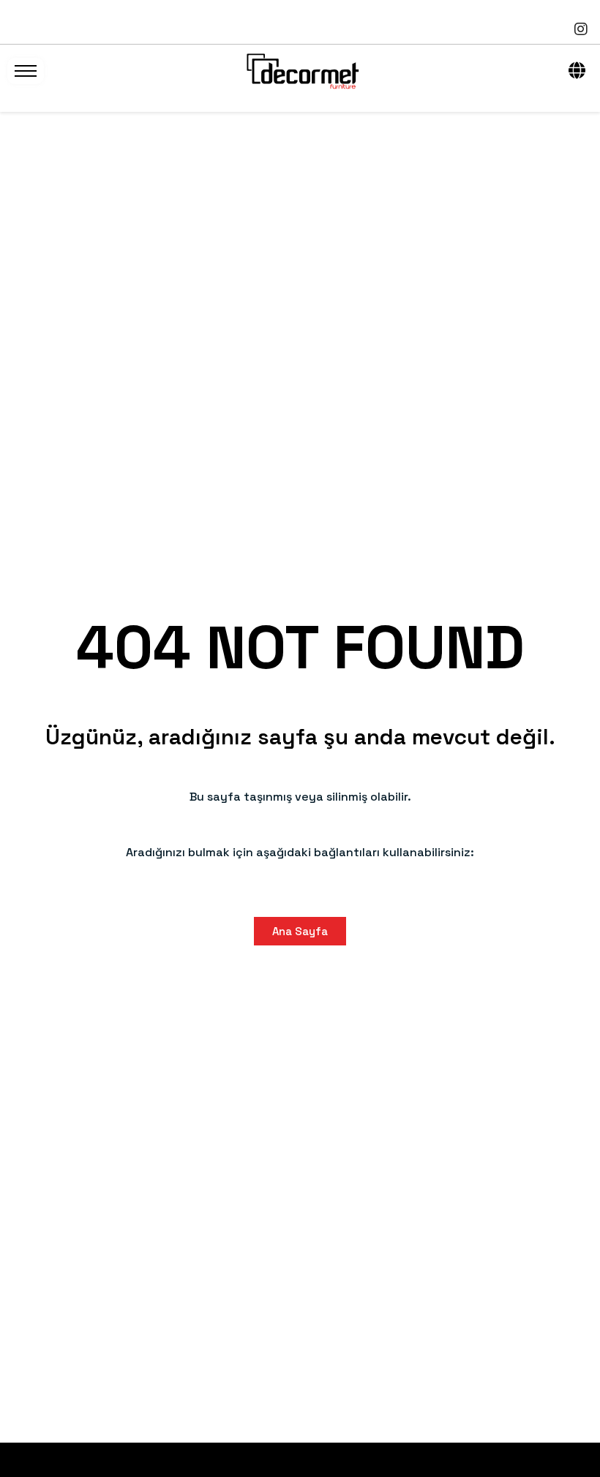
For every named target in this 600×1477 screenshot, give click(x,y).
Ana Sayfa (300, 931)
